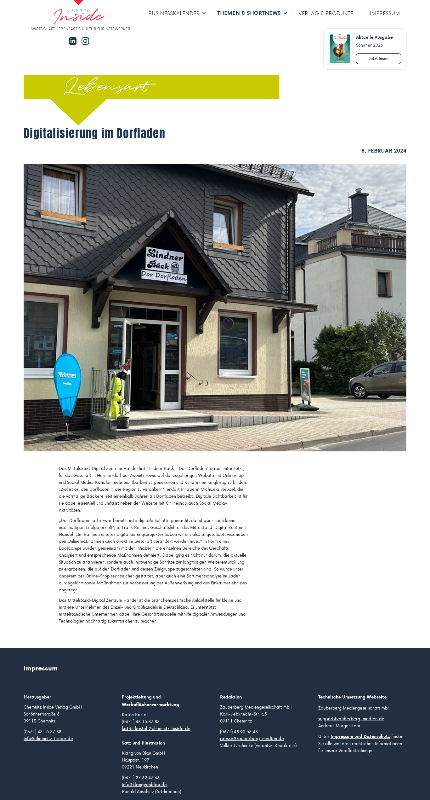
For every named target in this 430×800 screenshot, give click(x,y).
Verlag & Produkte (325, 13)
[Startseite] (60, 13)
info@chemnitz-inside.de (48, 738)
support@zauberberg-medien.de (351, 719)
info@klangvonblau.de (144, 784)
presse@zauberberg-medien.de (252, 738)
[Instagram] (85, 41)
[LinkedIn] (72, 41)
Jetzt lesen (378, 58)
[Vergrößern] (215, 307)
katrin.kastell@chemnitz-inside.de (156, 728)
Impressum (385, 13)
